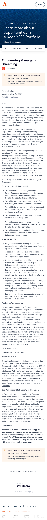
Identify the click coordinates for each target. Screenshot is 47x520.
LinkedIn (34, 383)
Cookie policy (29, 492)
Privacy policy (18, 492)
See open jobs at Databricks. (17, 78)
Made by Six (4, 516)
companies (16, 48)
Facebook (6, 386)
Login (40, 4)
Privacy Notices (26, 516)
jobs (6, 48)
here (26, 344)
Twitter (27, 383)
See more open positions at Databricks (23, 471)
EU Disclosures (40, 516)
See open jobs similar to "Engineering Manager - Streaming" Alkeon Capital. (24, 82)
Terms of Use (15, 516)
